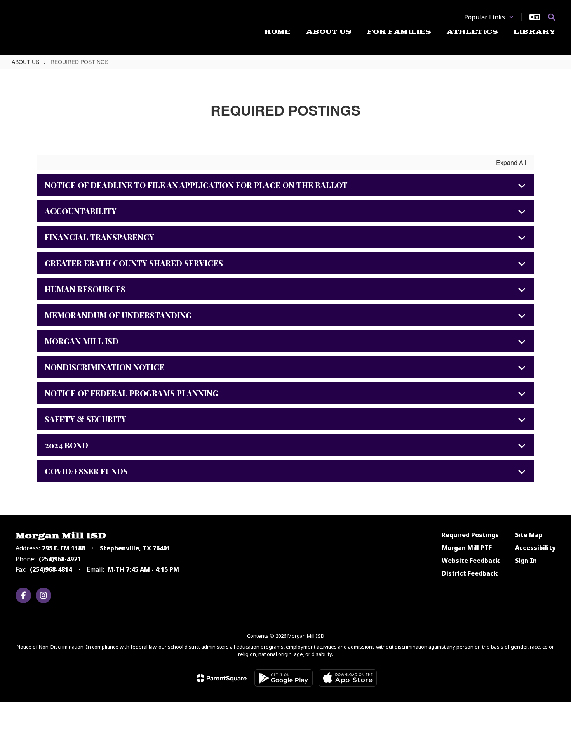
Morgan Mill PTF (467, 547)
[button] (489, 17)
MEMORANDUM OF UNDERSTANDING (118, 315)
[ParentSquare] (222, 678)
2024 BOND (66, 445)
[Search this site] (551, 17)
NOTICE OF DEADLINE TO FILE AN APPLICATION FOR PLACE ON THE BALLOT (196, 185)
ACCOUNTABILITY (81, 211)
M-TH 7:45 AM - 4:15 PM (143, 569)
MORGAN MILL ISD (81, 341)
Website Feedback (471, 560)
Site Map (529, 535)
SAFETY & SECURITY (85, 419)
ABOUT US (25, 62)
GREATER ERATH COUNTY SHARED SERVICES (134, 263)
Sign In (526, 560)
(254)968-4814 (51, 569)
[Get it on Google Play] (283, 678)
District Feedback (470, 573)
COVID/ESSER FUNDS (86, 471)
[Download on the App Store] (348, 678)
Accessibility (535, 547)
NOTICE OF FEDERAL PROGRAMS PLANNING (131, 393)
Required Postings (470, 535)
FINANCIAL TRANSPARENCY (99, 237)
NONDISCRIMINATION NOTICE (104, 367)
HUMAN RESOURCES (85, 289)
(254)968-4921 (60, 559)
